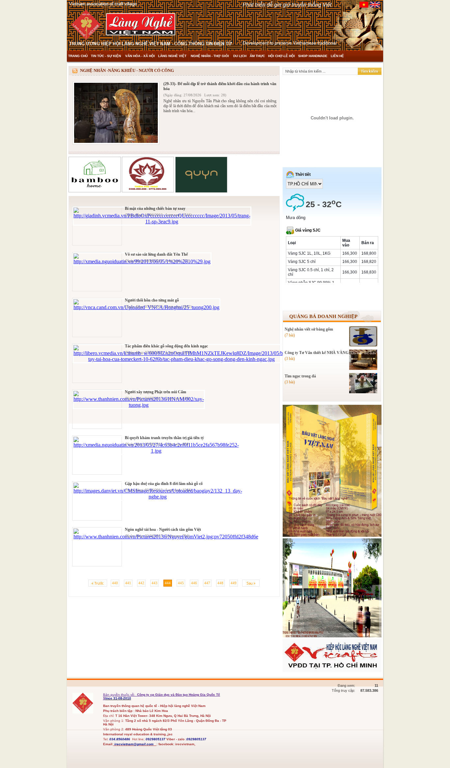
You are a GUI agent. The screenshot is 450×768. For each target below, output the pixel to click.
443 (154, 583)
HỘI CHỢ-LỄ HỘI (281, 56)
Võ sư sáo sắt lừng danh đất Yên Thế (156, 254)
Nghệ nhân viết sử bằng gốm (309, 329)
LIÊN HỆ (337, 56)
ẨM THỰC (257, 56)
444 (168, 583)
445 (181, 583)
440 (115, 583)
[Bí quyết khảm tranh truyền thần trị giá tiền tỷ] (156, 451)
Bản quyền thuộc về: (119, 694)
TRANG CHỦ (78, 56)
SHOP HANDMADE (312, 56)
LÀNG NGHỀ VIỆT (172, 56)
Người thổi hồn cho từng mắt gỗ (152, 300)
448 (220, 583)
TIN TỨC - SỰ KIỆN (106, 56)
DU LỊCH (239, 56)
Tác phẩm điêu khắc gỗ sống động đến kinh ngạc (166, 346)
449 (234, 583)
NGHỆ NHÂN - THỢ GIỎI (210, 56)
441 (128, 583)
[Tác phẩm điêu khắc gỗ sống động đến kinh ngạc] (181, 359)
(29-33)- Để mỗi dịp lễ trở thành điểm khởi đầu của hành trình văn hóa (219, 86)
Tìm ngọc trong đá (300, 376)
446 (194, 583)
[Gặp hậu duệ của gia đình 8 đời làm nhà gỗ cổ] (157, 496)
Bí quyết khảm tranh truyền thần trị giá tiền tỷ (164, 437)
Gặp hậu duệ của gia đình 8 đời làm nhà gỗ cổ (164, 483)
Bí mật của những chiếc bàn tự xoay (155, 208)
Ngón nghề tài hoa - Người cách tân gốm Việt (163, 529)
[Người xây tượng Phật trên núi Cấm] (138, 405)
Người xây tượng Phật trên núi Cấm (155, 392)
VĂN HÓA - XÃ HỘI (140, 56)
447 (207, 583)
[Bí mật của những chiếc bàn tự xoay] (161, 221)
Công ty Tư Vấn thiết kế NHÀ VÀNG (317, 352)
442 (141, 583)
